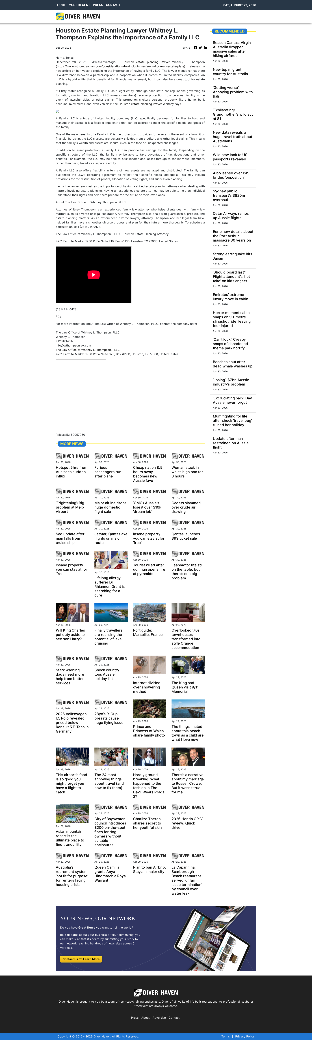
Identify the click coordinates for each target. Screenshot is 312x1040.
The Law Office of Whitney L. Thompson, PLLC (88, 350)
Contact (174, 1017)
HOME (61, 5)
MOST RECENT (79, 5)
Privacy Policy (245, 1036)
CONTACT (113, 5)
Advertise (159, 1017)
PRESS (98, 5)
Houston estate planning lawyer (146, 62)
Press (134, 1017)
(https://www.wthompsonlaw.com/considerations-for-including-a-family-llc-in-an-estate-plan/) (120, 66)
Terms (225, 1036)
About (145, 1017)
